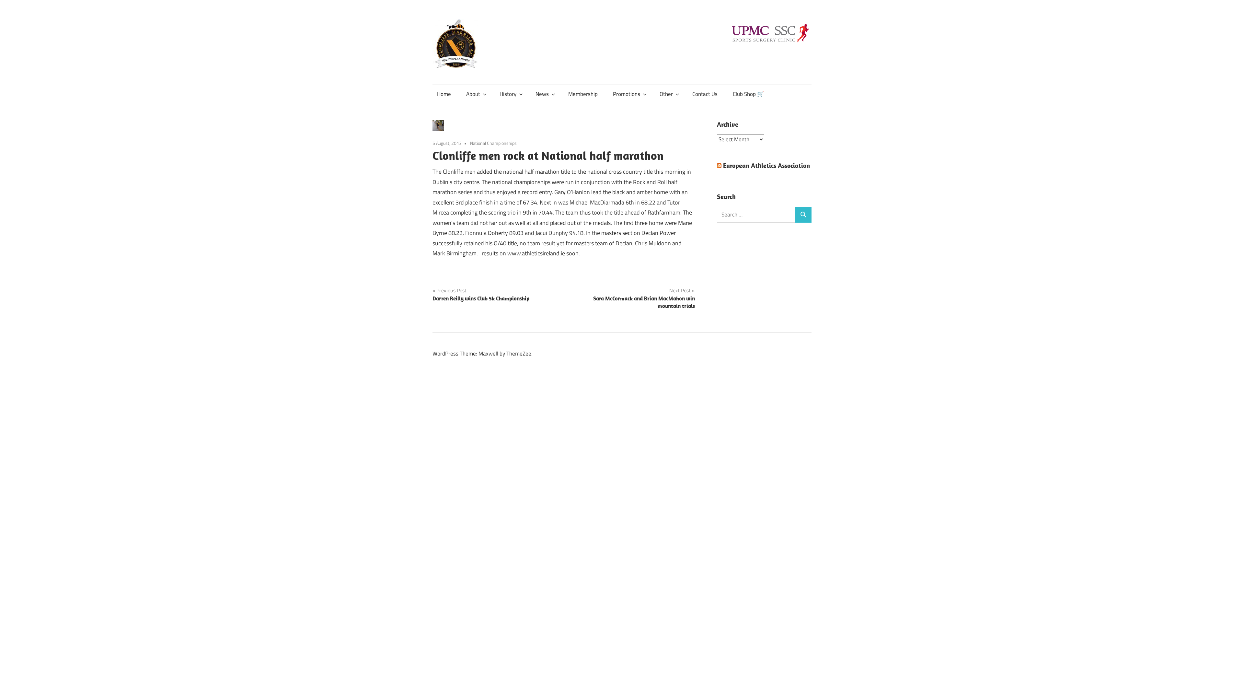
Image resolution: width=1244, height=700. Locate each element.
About (473, 94)
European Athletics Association (766, 165)
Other (666, 94)
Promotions (626, 94)
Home (444, 94)
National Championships (493, 143)
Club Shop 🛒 (748, 94)
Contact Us (705, 94)
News (542, 94)
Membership (583, 94)
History (508, 94)
